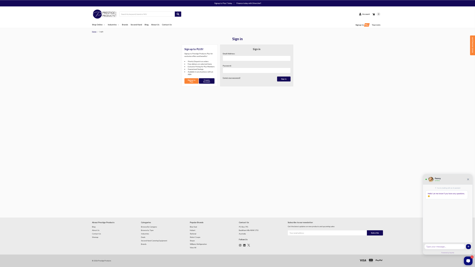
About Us (155, 24)
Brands (125, 24)
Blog (147, 24)
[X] (248, 245)
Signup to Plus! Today (223, 3)
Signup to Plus (191, 81)
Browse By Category (149, 227)
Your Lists (376, 25)
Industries (112, 24)
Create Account (206, 81)
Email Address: (229, 54)
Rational (193, 234)
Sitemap (95, 237)
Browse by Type (147, 230)
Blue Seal (193, 227)
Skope (192, 241)
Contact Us (167, 24)
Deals (143, 237)
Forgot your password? (231, 78)
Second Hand (136, 24)
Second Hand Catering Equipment (154, 241)
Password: (227, 66)
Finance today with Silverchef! (248, 3)
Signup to (362, 25)
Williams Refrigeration (198, 244)
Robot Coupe (195, 237)
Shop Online (97, 24)
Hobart (192, 230)
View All (193, 247)
